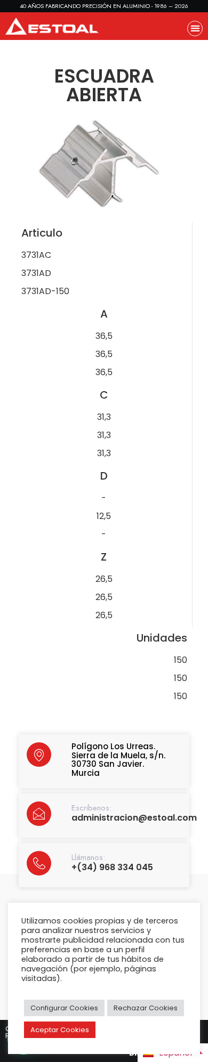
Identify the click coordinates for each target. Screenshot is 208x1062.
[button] (195, 28)
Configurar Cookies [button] (64, 1008)
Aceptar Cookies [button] (59, 1030)
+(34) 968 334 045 (112, 867)
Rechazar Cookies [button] (146, 1008)
